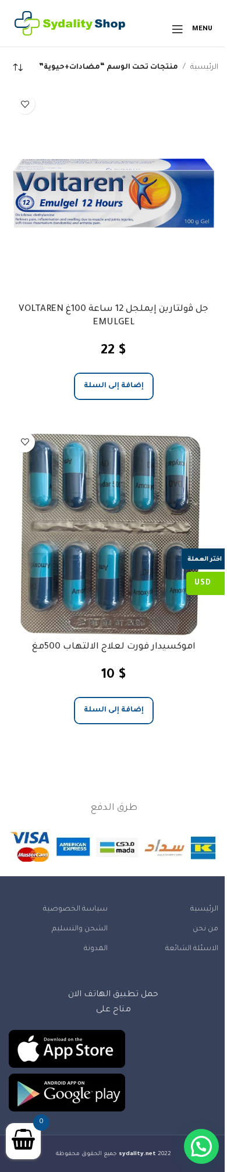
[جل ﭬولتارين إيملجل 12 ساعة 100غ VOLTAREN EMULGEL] (113, 193)
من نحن (205, 929)
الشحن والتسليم (80, 929)
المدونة (96, 949)
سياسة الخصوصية (75, 909)
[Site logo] (70, 30)
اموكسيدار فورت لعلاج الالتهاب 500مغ (113, 647)
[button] (114, 386)
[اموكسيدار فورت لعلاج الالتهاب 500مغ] (113, 531)
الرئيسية (204, 67)
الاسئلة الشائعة (191, 949)
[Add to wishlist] (25, 104)
